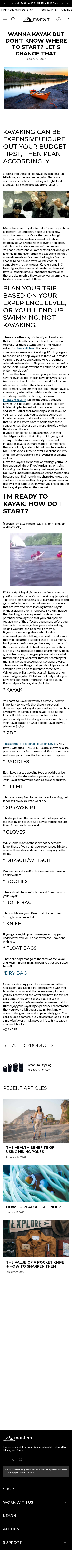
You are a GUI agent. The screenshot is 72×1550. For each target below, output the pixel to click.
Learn (9, 1515)
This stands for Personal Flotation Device (30, 743)
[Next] (67, 3)
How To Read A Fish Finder (33, 1207)
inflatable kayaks (14, 399)
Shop (8, 1489)
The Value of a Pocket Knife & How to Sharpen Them (35, 1264)
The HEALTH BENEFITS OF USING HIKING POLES (30, 1150)
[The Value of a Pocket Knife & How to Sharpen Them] (36, 1238)
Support (12, 1542)
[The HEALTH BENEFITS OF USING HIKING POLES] (36, 1121)
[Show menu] (5, 19)
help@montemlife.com (22, 1472)
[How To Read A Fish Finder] (36, 1183)
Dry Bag (16, 973)
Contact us (42, 3)
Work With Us (18, 1502)
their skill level (25, 348)
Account (12, 1529)
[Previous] (5, 3)
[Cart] (67, 19)
